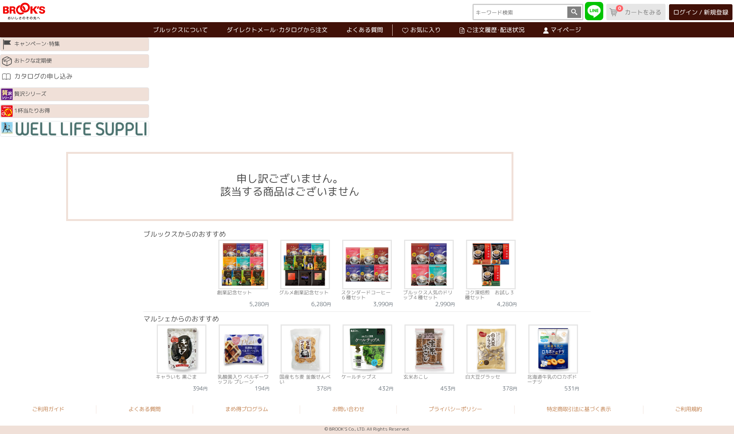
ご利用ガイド (48, 409)
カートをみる (639, 10)
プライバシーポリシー (455, 409)
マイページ (565, 30)
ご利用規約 (688, 409)
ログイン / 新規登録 (700, 12)
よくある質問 (364, 30)
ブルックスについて (180, 30)
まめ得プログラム (246, 409)
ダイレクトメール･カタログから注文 (277, 30)
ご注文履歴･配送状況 (495, 30)
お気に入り (425, 30)
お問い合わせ (348, 409)
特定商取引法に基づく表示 (579, 409)
